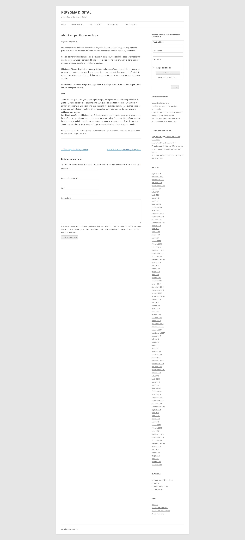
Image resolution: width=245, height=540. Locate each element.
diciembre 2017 (157, 324)
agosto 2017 (156, 336)
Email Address (158, 42)
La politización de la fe (160, 103)
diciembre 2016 (157, 360)
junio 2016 (156, 379)
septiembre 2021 (158, 186)
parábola (131, 130)
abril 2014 (155, 458)
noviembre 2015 (158, 400)
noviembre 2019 (158, 253)
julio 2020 (155, 229)
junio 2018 (156, 305)
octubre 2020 (157, 219)
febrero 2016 (157, 391)
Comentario (66, 198)
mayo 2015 (156, 419)
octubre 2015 (157, 403)
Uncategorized (157, 489)
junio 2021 (156, 195)
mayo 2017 (156, 345)
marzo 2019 (156, 278)
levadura (115, 130)
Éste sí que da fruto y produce (74, 149)
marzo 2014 (156, 462)
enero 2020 (156, 247)
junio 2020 (156, 232)
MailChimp (172, 77)
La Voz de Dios (113, 24)
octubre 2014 (157, 440)
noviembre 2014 (158, 437)
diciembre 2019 (157, 250)
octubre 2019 (157, 256)
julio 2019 (155, 265)
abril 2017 (155, 348)
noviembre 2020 (158, 216)
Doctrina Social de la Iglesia (162, 480)
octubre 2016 (157, 366)
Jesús (109, 130)
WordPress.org (157, 514)
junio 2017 (156, 342)
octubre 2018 (157, 293)
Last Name (157, 59)
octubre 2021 (157, 183)
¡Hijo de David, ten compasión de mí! (166, 118)
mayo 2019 (156, 271)
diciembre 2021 (157, 176)
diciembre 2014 (157, 434)
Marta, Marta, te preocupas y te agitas (124, 149)
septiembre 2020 (158, 222)
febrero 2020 (157, 244)
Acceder (155, 504)
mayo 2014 (156, 455)
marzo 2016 (156, 388)
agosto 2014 (156, 446)
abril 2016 (155, 385)
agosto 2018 (156, 299)
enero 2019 (156, 284)
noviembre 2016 (158, 363)
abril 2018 (155, 311)
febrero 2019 (157, 281)
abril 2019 (155, 275)
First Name (157, 51)
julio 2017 (155, 339)
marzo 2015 (156, 425)
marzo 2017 (156, 351)
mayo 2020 (156, 235)
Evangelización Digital (160, 486)
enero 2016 (156, 394)
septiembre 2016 (158, 370)
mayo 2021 (156, 198)
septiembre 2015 (158, 406)
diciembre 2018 (157, 287)
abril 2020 (155, 238)
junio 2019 (156, 268)
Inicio (63, 24)
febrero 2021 (157, 207)
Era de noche (170, 143)
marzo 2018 (156, 314)
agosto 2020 (156, 225)
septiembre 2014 (158, 443)
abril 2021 (155, 201)
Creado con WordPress (69, 529)
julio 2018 (155, 302)
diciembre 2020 (157, 213)
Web (63, 188)
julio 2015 (155, 412)
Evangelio (86, 130)
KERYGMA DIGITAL (76, 12)
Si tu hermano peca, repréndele (164, 121)
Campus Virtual (131, 24)
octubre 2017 (157, 330)
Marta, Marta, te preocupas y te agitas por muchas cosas (167, 149)
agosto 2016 (156, 373)
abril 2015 (155, 422)
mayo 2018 (156, 308)
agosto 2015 (156, 409)
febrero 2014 (157, 465)
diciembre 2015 (157, 397)
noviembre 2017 (158, 327)
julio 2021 (155, 192)
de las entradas (160, 508)
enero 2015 (156, 431)
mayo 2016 (156, 382)
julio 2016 (155, 376)
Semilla (71, 133)
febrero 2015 (157, 428)
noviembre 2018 (158, 290)
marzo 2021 (156, 204)
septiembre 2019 (158, 259)
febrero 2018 (157, 317)
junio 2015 (156, 416)
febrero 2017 (157, 354)
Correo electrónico (69, 178)
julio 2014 (155, 449)
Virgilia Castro (157, 137)
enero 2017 (156, 357)
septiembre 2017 (158, 333)
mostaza (123, 130)
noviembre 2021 (158, 179)
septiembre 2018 (158, 296)
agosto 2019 (156, 262)
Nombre (65, 168)
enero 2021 (156, 210)
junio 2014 (156, 452)
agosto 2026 (156, 173)
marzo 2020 (156, 241)
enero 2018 (156, 321)
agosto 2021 (156, 189)
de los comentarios (161, 511)
